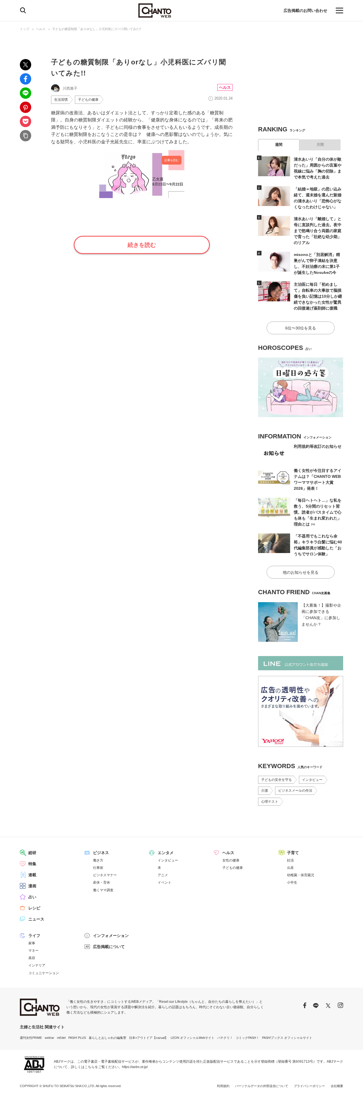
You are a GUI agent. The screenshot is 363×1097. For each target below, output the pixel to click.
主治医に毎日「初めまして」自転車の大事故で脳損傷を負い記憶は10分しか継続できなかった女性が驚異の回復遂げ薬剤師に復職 (318, 296)
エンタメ (166, 852)
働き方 (98, 860)
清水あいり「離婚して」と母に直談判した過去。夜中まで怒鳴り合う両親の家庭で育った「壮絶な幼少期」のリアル (317, 231)
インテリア (36, 965)
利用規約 (223, 1086)
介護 (264, 791)
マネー (33, 951)
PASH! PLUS (77, 1037)
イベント (164, 882)
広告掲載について (109, 946)
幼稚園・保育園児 (300, 875)
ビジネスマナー (105, 875)
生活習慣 (61, 100)
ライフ (34, 935)
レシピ (34, 908)
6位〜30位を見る (300, 328)
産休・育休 (101, 882)
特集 (32, 863)
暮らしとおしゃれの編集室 (107, 1037)
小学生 (292, 882)
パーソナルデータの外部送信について (261, 1086)
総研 (32, 852)
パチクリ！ (225, 1037)
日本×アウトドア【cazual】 (148, 1037)
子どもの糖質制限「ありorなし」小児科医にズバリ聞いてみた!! (96, 29)
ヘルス (40, 29)
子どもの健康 (88, 100)
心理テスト (269, 802)
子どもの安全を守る (276, 780)
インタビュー (312, 780)
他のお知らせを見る (300, 572)
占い (32, 897)
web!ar (49, 1037)
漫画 (32, 886)
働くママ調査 (103, 890)
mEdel (61, 1037)
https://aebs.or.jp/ (135, 1067)
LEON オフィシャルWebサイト (192, 1037)
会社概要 (337, 1086)
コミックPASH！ (247, 1037)
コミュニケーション (43, 973)
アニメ (163, 875)
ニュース (36, 919)
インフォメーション (111, 935)
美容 (31, 958)
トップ (24, 29)
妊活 (290, 860)
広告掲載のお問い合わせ (305, 10)
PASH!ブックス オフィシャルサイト (287, 1037)
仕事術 (98, 868)
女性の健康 (230, 860)
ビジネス (101, 852)
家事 (31, 943)
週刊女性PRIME (31, 1037)
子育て (293, 852)
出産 (290, 868)
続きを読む (142, 245)
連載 (32, 875)
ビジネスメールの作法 (295, 791)
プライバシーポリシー (309, 1086)
